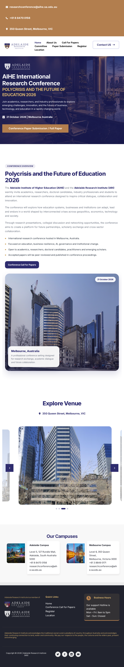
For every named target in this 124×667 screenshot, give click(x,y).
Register (50, 611)
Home (49, 603)
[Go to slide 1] (56, 508)
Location (50, 615)
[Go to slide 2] (59, 508)
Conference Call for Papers (22, 264)
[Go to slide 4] (67, 508)
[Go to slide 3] (63, 508)
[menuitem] (38, 42)
